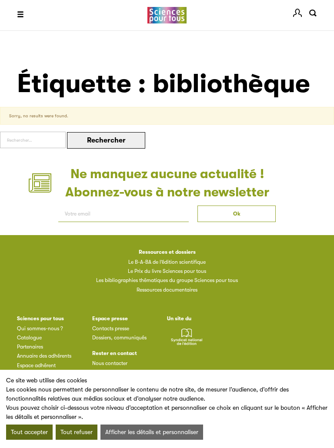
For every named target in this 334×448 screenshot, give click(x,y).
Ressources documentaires (167, 290)
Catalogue (29, 338)
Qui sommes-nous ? (40, 328)
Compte (297, 13)
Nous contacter (109, 363)
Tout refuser (76, 431)
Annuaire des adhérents (44, 356)
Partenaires (30, 347)
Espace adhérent (36, 365)
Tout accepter (29, 431)
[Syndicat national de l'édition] (186, 341)
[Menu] (20, 15)
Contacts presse (110, 328)
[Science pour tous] (167, 15)
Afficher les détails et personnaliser (151, 431)
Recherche (312, 13)
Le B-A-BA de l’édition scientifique (167, 262)
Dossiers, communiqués (119, 338)
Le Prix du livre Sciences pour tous (167, 271)
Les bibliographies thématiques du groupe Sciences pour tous (167, 280)
